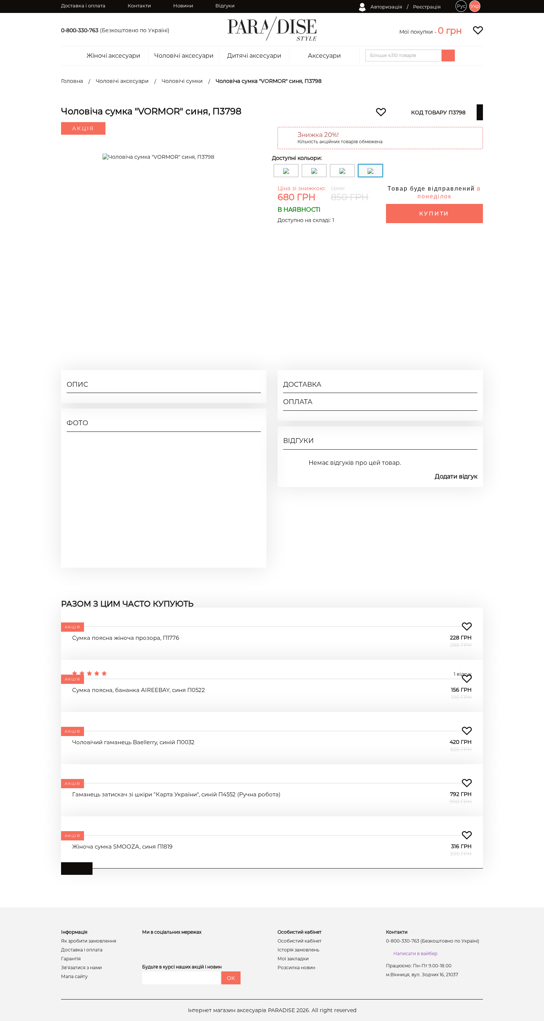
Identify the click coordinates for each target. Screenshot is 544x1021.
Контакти (139, 6)
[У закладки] (467, 626)
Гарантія (71, 959)
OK (231, 978)
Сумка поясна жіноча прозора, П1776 (125, 637)
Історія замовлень (298, 950)
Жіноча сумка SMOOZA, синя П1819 (122, 846)
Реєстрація (427, 7)
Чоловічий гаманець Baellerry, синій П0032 (133, 742)
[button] (450, 30)
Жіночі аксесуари (113, 56)
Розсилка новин (296, 967)
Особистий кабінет (300, 941)
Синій (469, 278)
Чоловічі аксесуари (184, 56)
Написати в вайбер (415, 953)
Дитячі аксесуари (254, 56)
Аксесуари (324, 56)
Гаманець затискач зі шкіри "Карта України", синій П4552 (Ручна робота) (176, 794)
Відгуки (225, 6)
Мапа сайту (74, 976)
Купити (434, 213)
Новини (183, 6)
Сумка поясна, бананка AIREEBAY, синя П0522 (138, 689)
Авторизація (385, 7)
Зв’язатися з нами (81, 967)
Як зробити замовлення (88, 941)
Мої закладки (293, 959)
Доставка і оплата (83, 6)
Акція (83, 128)
